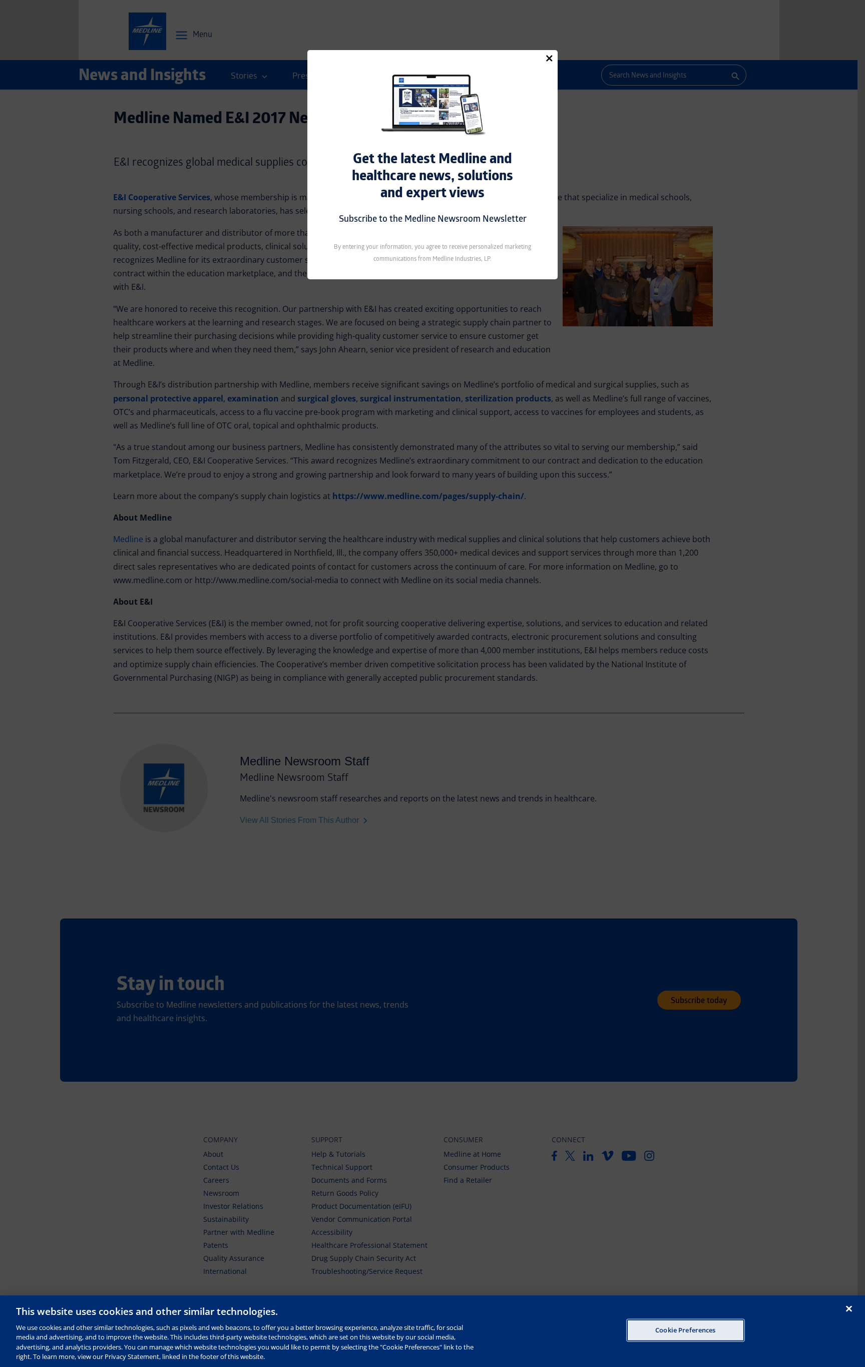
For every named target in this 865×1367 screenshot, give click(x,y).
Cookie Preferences (685, 1329)
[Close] (549, 58)
